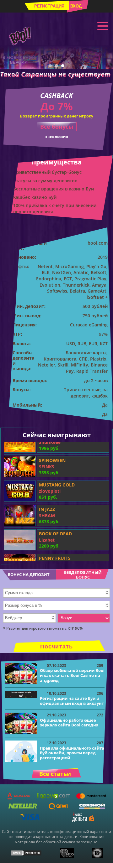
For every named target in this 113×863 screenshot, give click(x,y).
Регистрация (49, 6)
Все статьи (55, 773)
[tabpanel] (56, 57)
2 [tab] (56, 65)
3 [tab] (62, 65)
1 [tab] (50, 65)
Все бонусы (56, 126)
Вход (76, 6)
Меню (102, 25)
